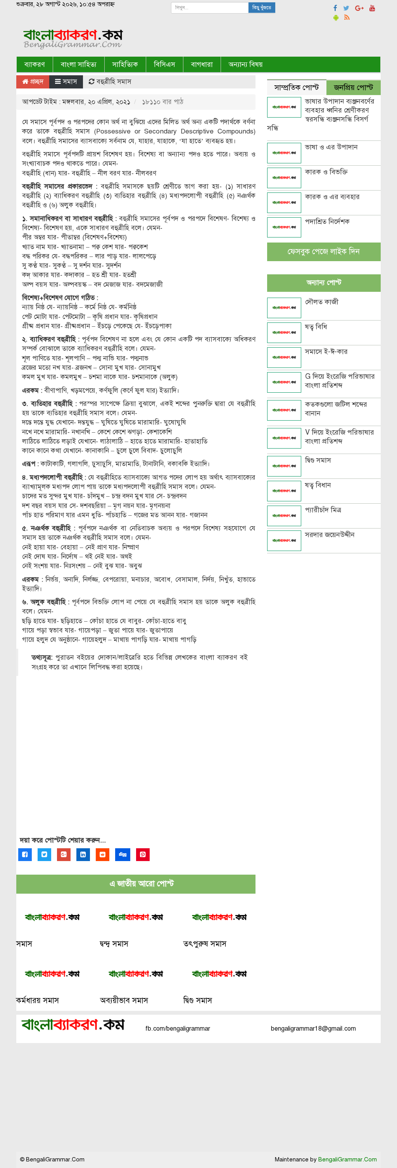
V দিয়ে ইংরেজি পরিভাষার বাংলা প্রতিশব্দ (339, 436)
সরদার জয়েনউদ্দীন (330, 534)
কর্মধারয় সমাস (37, 1000)
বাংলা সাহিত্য (79, 64)
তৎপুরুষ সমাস (204, 944)
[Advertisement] (135, 765)
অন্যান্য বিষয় (246, 64)
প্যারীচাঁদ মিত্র (323, 510)
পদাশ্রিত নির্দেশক (327, 221)
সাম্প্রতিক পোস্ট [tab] (296, 87)
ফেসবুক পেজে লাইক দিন (324, 251)
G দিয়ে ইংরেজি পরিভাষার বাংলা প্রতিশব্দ (340, 381)
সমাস (70, 82)
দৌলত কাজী (321, 302)
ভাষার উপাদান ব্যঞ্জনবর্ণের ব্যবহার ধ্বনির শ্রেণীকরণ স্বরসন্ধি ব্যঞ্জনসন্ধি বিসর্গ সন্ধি (321, 114)
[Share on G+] (64, 854)
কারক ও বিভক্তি (326, 172)
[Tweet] (44, 854)
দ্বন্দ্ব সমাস (114, 944)
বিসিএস (164, 64)
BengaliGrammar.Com (347, 1159)
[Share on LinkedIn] (83, 854)
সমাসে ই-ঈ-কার (326, 351)
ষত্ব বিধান (318, 485)
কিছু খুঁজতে (261, 7)
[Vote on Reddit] (102, 854)
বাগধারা (202, 64)
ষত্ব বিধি (316, 326)
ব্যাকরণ (34, 64)
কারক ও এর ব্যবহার (332, 196)
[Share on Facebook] (25, 854)
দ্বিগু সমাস (197, 1000)
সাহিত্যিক (125, 64)
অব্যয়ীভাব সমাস (124, 1000)
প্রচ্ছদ (35, 82)
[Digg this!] (122, 854)
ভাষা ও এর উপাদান (331, 147)
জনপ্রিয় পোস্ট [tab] (353, 87)
